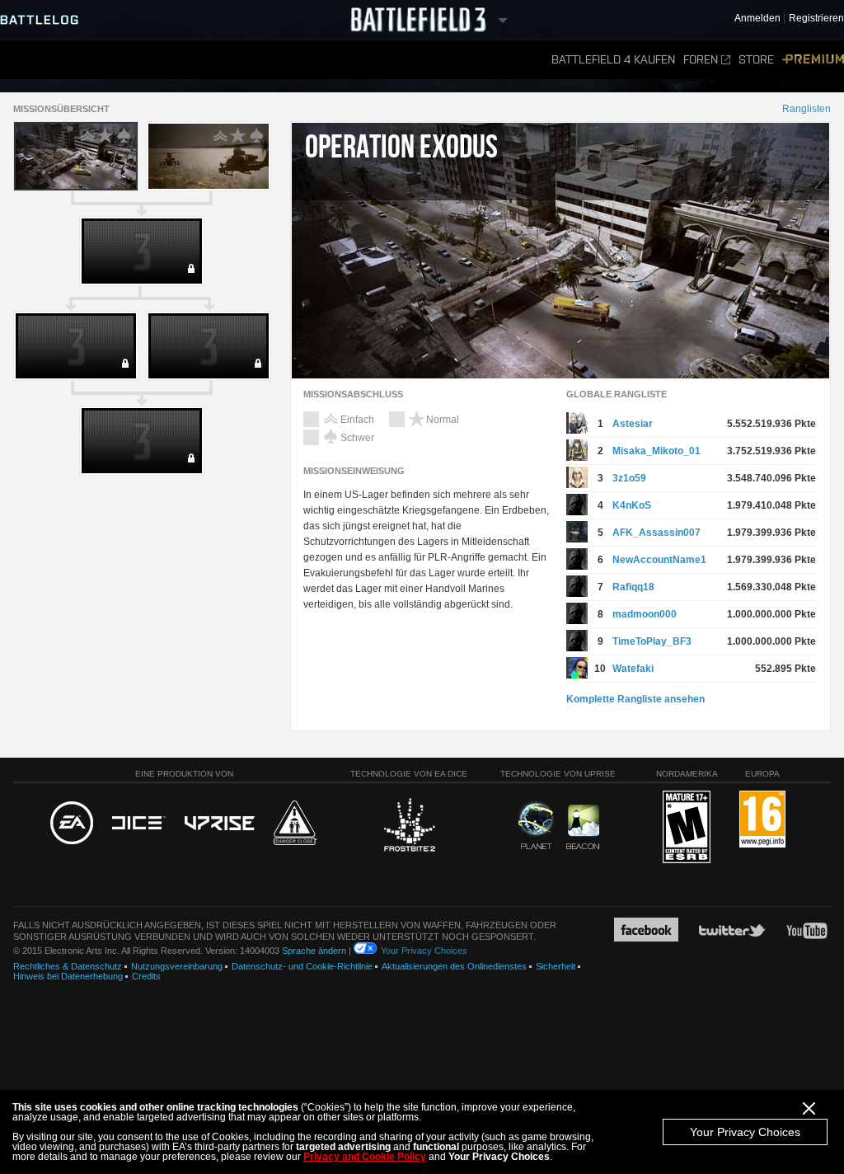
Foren (700, 60)
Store (756, 60)
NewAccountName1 (659, 560)
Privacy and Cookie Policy (364, 1156)
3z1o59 (629, 478)
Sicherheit (555, 966)
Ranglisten (806, 109)
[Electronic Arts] (71, 823)
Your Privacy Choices (745, 1132)
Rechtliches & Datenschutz (67, 966)
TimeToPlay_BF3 (652, 641)
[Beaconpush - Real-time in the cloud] (582, 828)
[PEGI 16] (762, 820)
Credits (146, 976)
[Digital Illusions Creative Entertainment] (139, 823)
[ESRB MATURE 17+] (686, 828)
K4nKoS (631, 505)
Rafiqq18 (633, 587)
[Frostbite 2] (409, 827)
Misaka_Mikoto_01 (656, 451)
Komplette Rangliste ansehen (635, 698)
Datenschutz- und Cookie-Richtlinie (302, 966)
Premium (813, 59)
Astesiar (632, 424)
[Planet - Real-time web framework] (536, 825)
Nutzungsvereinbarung (177, 966)
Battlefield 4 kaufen (613, 60)
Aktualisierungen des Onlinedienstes (454, 966)
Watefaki (633, 668)
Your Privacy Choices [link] (424, 951)
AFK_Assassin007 (656, 532)
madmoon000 (644, 614)
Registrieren (816, 18)
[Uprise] (220, 824)
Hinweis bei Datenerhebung (68, 976)
